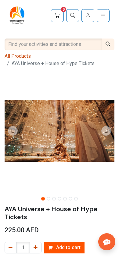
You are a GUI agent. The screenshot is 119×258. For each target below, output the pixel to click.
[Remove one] (10, 247)
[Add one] (35, 247)
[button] (13, 131)
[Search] (72, 15)
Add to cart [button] (68, 247)
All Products (18, 56)
